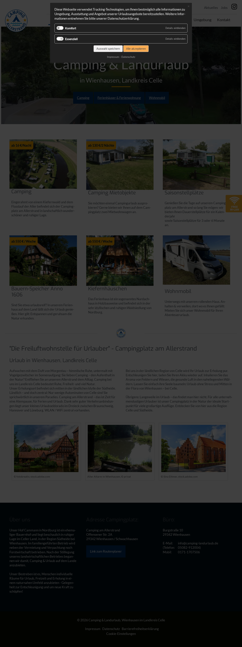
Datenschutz (128, 56)
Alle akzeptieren (136, 48)
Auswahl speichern (108, 48)
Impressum (113, 56)
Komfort (70, 28)
